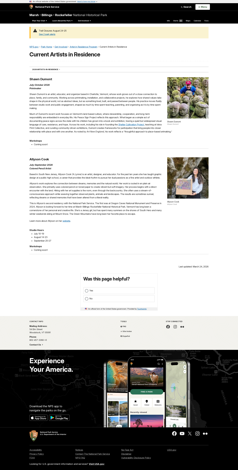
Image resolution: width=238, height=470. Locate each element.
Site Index (127, 331)
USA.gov (171, 450)
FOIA (32, 457)
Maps (188, 21)
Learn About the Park (61, 21)
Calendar (197, 21)
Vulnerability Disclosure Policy (136, 457)
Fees (206, 21)
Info (168, 21)
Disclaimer (126, 454)
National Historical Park (68, 15)
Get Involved (83, 21)
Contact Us (35, 344)
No (91, 298)
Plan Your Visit (38, 21)
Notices (79, 450)
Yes (91, 290)
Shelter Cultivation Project (131, 124)
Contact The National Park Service (92, 454)
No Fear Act (127, 450)
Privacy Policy (36, 454)
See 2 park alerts (47, 34)
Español (126, 336)
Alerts (177, 21)
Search (187, 7)
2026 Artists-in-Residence (51, 69)
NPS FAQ (80, 457)
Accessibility (35, 450)
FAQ (124, 326)
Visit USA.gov (96, 464)
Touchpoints (142, 308)
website (66, 221)
